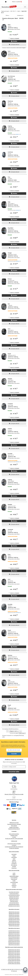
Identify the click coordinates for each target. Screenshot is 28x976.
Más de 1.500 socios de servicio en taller (14, 794)
